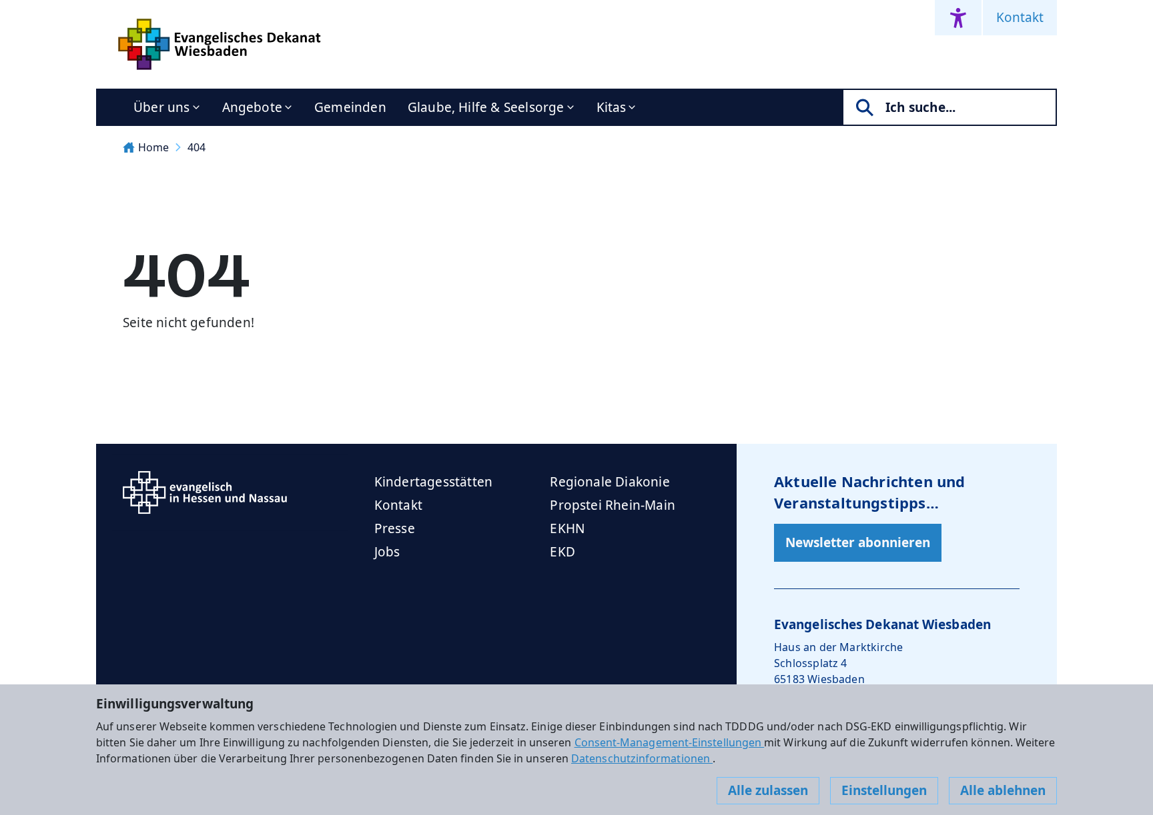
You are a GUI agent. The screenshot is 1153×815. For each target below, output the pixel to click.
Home (153, 147)
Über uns (161, 107)
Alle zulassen (768, 790)
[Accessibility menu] (958, 17)
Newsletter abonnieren (857, 542)
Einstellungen (884, 790)
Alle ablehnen (1003, 790)
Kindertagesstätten (433, 481)
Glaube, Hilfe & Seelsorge (486, 107)
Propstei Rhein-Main (612, 505)
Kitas (612, 107)
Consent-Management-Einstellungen (669, 742)
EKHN (567, 528)
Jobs (387, 551)
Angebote (252, 107)
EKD (562, 551)
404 (196, 147)
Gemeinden (350, 107)
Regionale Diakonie (609, 481)
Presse (394, 528)
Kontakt (1020, 17)
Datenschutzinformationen (642, 758)
